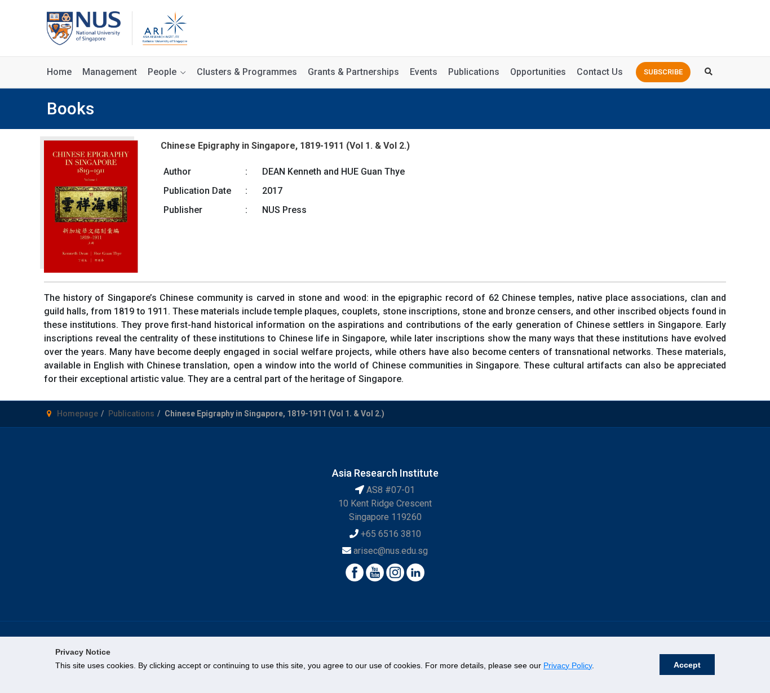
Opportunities (538, 71)
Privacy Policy (567, 665)
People (162, 71)
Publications (473, 71)
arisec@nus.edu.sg (390, 550)
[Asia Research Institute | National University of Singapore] (164, 27)
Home (59, 71)
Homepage (77, 413)
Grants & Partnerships (353, 71)
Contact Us (600, 71)
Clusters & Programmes (247, 71)
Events (423, 71)
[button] (663, 72)
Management (109, 71)
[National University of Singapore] (84, 27)
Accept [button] (687, 664)
